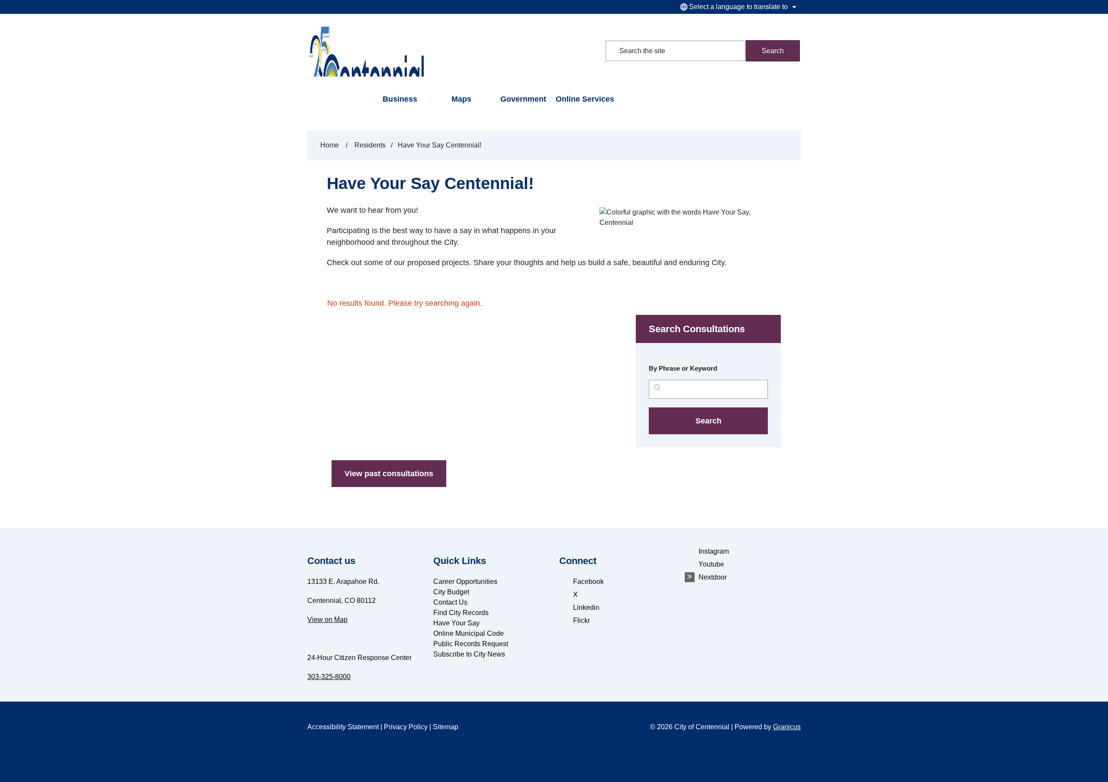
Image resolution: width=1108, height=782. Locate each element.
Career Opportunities (465, 581)
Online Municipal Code (468, 633)
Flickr (581, 620)
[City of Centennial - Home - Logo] (366, 51)
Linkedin (586, 607)
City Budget (451, 592)
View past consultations (389, 473)
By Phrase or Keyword (683, 368)
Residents (370, 145)
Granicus (787, 727)
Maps (461, 99)
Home (329, 145)
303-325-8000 (329, 676)
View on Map (327, 619)
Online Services (585, 99)
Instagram (714, 551)
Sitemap (445, 727)
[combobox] (737, 7)
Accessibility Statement (343, 727)
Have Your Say (456, 623)
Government (523, 99)
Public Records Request (470, 643)
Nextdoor (713, 577)
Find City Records (461, 612)
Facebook (588, 581)
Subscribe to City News (469, 654)
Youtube (711, 564)
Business (400, 99)
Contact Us (450, 602)
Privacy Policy (406, 727)
